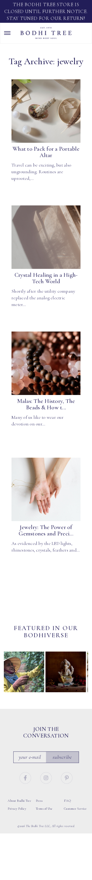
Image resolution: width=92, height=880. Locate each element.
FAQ (67, 801)
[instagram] (46, 777)
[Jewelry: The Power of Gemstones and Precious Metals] (46, 489)
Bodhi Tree (46, 33)
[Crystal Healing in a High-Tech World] (46, 237)
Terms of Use (44, 809)
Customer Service (75, 809)
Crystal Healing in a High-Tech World (46, 278)
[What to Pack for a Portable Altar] (46, 111)
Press (39, 801)
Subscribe (62, 757)
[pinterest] (67, 777)
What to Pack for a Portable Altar (46, 152)
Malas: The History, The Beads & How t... (46, 404)
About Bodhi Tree (19, 801)
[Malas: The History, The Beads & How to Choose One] (46, 363)
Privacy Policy (17, 809)
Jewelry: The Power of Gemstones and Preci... (46, 530)
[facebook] (25, 777)
